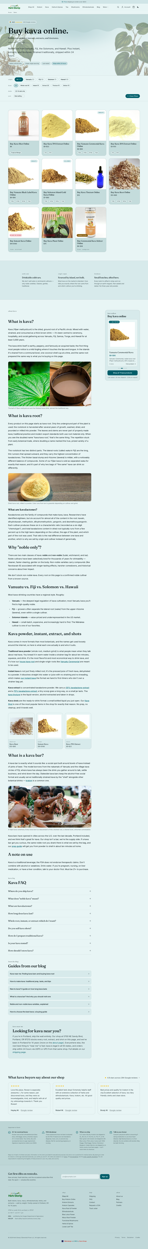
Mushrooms (75, 7)
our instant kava (28, 678)
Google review (27, 1110)
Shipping (92, 1196)
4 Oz (85, 152)
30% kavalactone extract (77, 688)
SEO (75, 1241)
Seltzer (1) (66, 85)
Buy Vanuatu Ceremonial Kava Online (90, 145)
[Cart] (134, 7)
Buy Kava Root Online (120, 192)
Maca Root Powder (69, 1217)
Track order (93, 1208)
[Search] (118, 7)
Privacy (117, 1237)
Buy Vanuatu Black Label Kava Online (23, 193)
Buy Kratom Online (68, 1199)
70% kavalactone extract (25, 691)
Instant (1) (36, 85)
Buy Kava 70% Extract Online (56, 144)
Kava (47, 7)
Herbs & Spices (57, 7)
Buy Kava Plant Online (53, 241)
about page (58, 1043)
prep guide (17, 846)
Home (10, 12)
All (18, 79)
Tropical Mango (16, 152)
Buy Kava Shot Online (19, 144)
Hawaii (64, 79)
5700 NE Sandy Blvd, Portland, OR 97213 (20, 1210)
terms (65, 1156)
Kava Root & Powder (69, 1208)
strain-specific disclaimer (90, 1156)
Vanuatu (30, 79)
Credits (118, 1205)
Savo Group (82, 1241)
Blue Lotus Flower (68, 1214)
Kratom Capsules (68, 1205)
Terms (123, 1237)
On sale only (21, 91)
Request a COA (94, 1205)
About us (119, 1196)
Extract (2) (45, 85)
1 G (45, 152)
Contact (92, 1202)
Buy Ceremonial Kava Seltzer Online (90, 242)
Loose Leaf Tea (67, 1227)
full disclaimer (74, 1156)
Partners (119, 1202)
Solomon (52, 79)
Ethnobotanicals (88, 7)
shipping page (19, 1052)
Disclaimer (130, 1237)
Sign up (105, 1176)
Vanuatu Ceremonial (70, 661)
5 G (50, 152)
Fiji (41, 79)
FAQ (90, 1199)
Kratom (39, 7)
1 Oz (79, 152)
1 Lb (96, 152)
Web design (68, 1241)
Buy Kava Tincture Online (88, 192)
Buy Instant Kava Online (20, 241)
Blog (98, 7)
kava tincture (14, 694)
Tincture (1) (56, 85)
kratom (29, 780)
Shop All (31, 7)
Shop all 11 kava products (122, 373)
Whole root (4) (24, 85)
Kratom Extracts (68, 1202)
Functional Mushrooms (70, 1220)
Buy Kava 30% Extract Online (123, 144)
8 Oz (90, 152)
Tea (67, 7)
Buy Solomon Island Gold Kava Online (55, 193)
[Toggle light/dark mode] (138, 7)
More (105, 7)
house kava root (27, 661)
